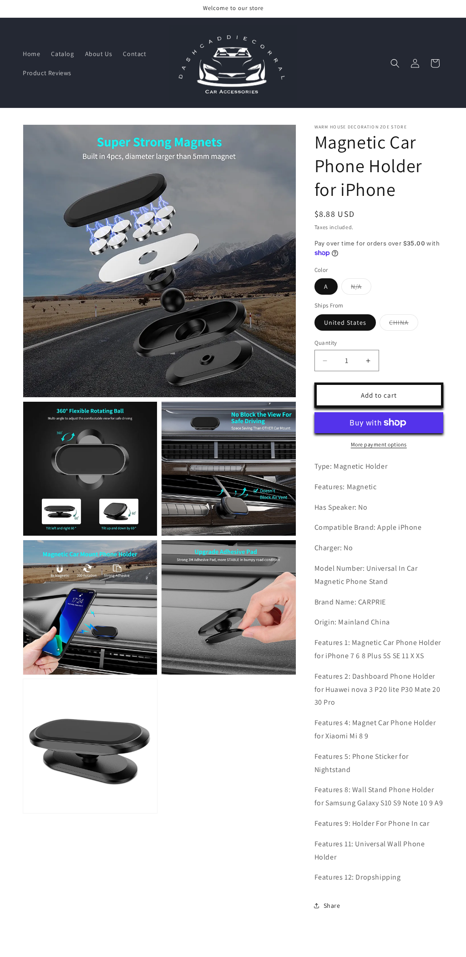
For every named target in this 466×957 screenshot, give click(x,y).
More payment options (379, 444)
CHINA (403, 324)
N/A (361, 288)
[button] (395, 63)
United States (345, 322)
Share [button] (332, 905)
